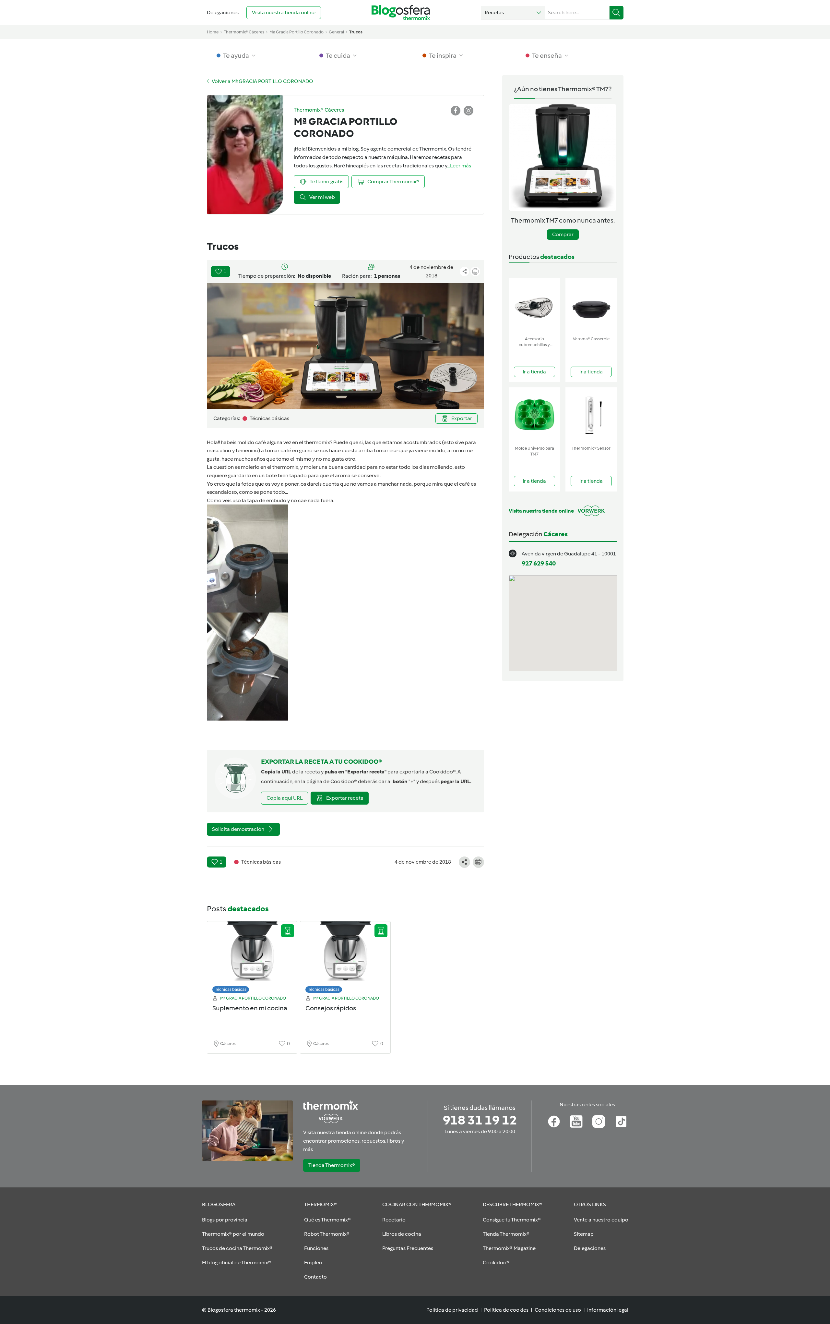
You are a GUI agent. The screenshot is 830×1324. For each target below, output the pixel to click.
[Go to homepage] (401, 12)
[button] (513, 12)
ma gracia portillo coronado (296, 32)
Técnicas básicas (230, 989)
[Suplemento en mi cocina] (252, 958)
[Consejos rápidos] (345, 958)
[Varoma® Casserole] (591, 305)
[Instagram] (598, 1121)
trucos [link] (355, 32)
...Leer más (459, 166)
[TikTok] (621, 1121)
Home (213, 32)
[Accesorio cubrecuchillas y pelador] (534, 305)
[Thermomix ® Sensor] (591, 415)
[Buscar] (616, 12)
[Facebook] (554, 1121)
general (336, 32)
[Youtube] (576, 1121)
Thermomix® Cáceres (244, 32)
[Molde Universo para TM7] (534, 415)
